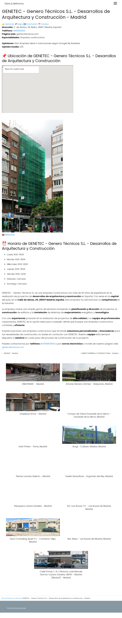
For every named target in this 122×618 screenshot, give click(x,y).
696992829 (19, 30)
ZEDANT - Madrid (11, 353)
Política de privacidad (16, 608)
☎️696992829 (8, 234)
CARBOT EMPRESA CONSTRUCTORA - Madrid (99, 353)
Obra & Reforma (14, 3)
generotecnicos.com (13, 347)
